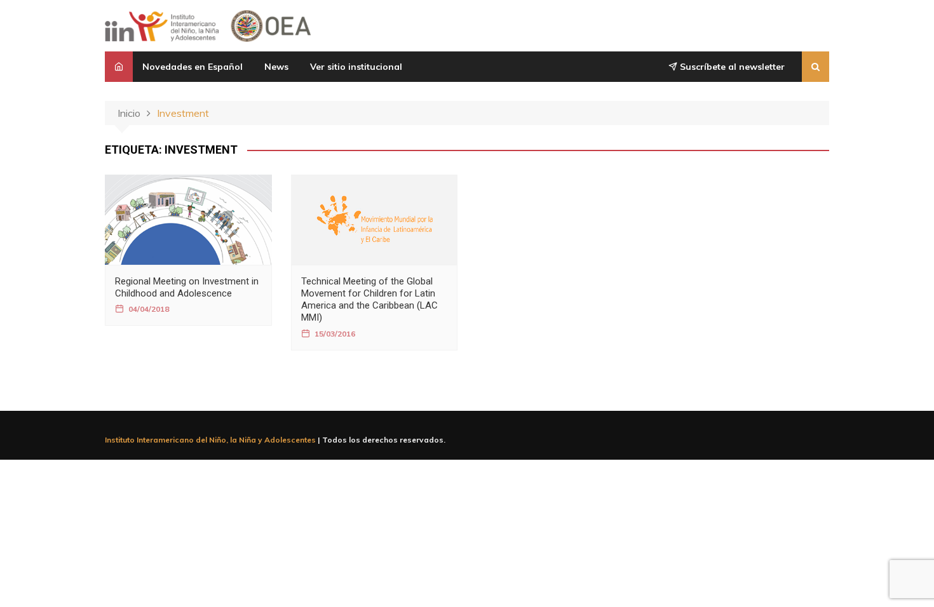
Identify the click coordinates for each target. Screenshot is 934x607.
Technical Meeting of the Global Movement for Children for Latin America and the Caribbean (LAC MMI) (369, 300)
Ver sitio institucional (356, 66)
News (276, 66)
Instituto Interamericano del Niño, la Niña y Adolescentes (210, 439)
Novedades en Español (192, 66)
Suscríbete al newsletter (731, 66)
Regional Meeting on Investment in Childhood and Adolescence (187, 287)
